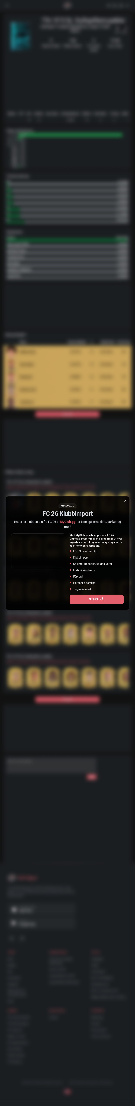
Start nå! (96, 599)
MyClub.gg (68, 522)
